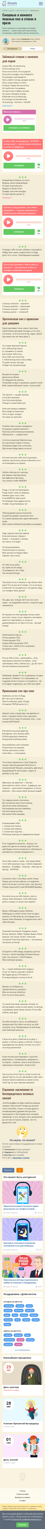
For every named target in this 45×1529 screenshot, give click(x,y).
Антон (29, 1306)
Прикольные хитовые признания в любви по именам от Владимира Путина (20, 1281)
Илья (15, 1315)
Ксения (20, 1340)
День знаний (10, 1459)
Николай (8, 1320)
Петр (17, 1320)
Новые (32, 48)
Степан (35, 1320)
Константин (9, 1340)
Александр (9, 1306)
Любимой (7, 198)
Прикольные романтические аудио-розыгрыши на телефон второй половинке (21, 1207)
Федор (7, 1324)
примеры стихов (21, 1158)
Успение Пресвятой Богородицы (21, 1423)
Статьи (22, 1491)
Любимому (7, 106)
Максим (30, 1340)
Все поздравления (22, 1350)
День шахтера (11, 1387)
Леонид (24, 1315)
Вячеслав (18, 1310)
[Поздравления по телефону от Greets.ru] (9, 4)
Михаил (34, 1315)
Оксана (18, 1344)
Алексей (20, 1306)
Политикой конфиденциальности (26, 1519)
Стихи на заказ (22, 1494)
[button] (8, 156)
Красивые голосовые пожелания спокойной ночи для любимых (19, 1244)
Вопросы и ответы (22, 1497)
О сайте (22, 1501)
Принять (22, 1525)
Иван (7, 1315)
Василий (8, 1310)
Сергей (26, 1320)
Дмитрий (29, 1310)
